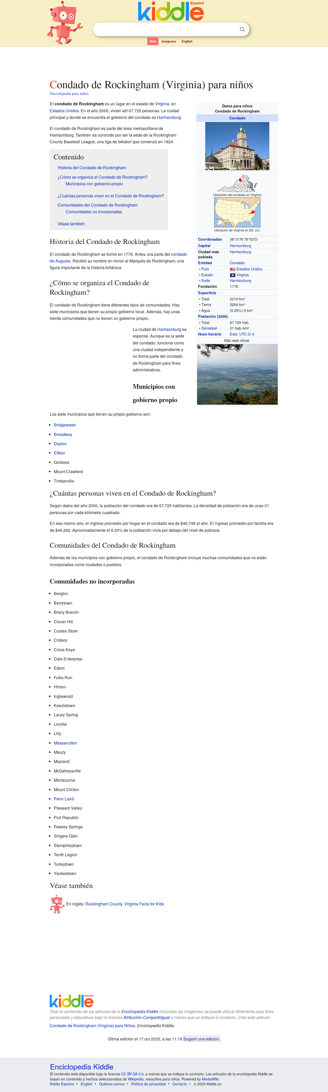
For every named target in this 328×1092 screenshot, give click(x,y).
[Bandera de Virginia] (232, 274)
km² (242, 298)
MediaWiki (210, 1078)
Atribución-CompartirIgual (146, 1017)
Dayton (60, 443)
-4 (252, 333)
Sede (205, 280)
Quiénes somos (112, 1083)
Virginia (243, 274)
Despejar (231, 29)
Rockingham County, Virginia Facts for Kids (124, 904)
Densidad (209, 328)
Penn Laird (64, 799)
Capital (204, 245)
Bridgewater (65, 425)
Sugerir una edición (201, 1039)
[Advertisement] (164, 61)
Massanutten (65, 743)
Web (153, 41)
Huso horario (209, 333)
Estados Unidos (249, 268)
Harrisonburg (240, 245)
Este (233, 333)
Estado (207, 274)
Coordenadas (210, 239)
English (187, 41)
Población (207, 316)
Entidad (205, 262)
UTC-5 (244, 333)
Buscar (242, 29)
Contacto (179, 1083)
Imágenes (169, 41)
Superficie (207, 292)
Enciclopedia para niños (69, 93)
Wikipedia (136, 1078)
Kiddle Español (62, 1083)
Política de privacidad (148, 1083)
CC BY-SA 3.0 (132, 1073)
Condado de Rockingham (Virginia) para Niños (92, 1025)
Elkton (59, 453)
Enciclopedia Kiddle (139, 1011)
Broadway (63, 434)
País (205, 268)
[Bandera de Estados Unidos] (232, 268)
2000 (222, 316)
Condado (237, 117)
